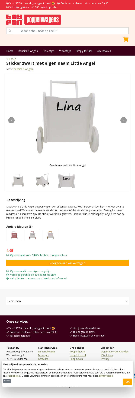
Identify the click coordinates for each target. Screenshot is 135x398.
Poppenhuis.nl (77, 351)
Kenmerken (14, 301)
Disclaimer (107, 355)
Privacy (105, 358)
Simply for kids (84, 51)
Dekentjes (48, 51)
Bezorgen (43, 355)
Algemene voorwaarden (114, 351)
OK (128, 381)
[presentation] (11, 120)
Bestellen (43, 358)
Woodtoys (65, 51)
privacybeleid (106, 376)
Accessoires (104, 51)
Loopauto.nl (76, 358)
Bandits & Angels (28, 51)
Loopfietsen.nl (78, 355)
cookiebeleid (13, 376)
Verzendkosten (46, 351)
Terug (12, 58)
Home (9, 51)
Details (7, 381)
